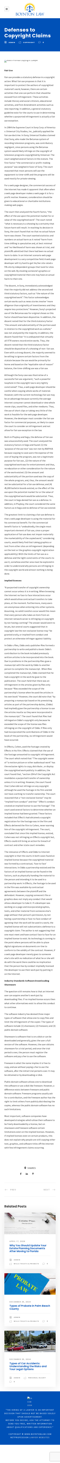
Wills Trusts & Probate (26, 1264)
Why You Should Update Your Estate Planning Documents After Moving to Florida (27, 1248)
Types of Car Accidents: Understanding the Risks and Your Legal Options (28, 1366)
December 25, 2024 (20, 1302)
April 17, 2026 (17, 1241)
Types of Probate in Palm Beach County (29, 1307)
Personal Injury (37, 1378)
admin (12, 42)
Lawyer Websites (39, 1437)
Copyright (29, 42)
